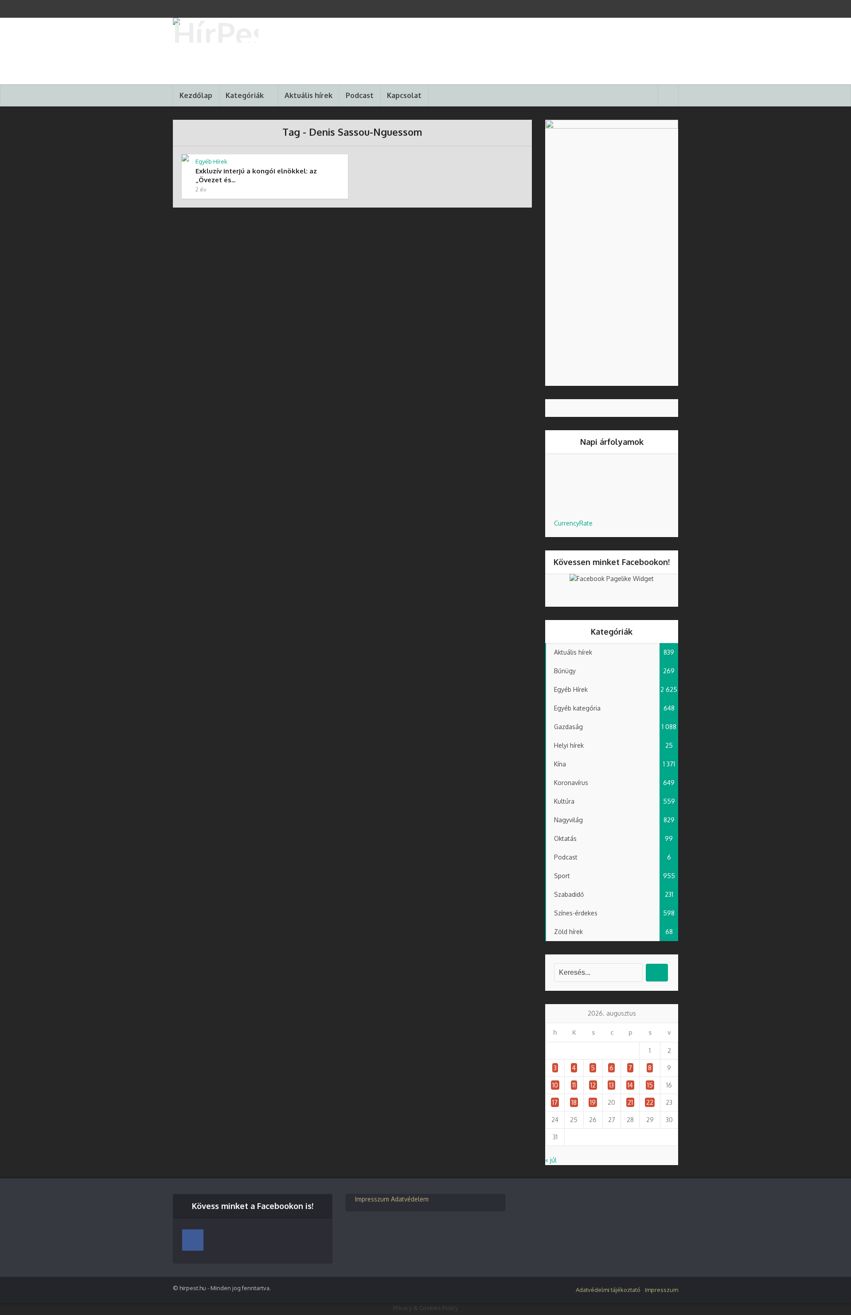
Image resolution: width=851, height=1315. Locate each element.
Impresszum (372, 1199)
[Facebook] (192, 1240)
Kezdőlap (196, 95)
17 (555, 1102)
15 (650, 1085)
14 (630, 1085)
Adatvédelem (410, 1199)
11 (574, 1085)
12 (593, 1085)
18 (574, 1102)
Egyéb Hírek (211, 161)
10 (555, 1085)
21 (630, 1102)
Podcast (360, 95)
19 (593, 1102)
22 (649, 1102)
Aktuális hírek (308, 95)
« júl (551, 1160)
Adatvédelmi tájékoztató (608, 1289)
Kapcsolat (404, 95)
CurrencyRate (573, 523)
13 (611, 1085)
